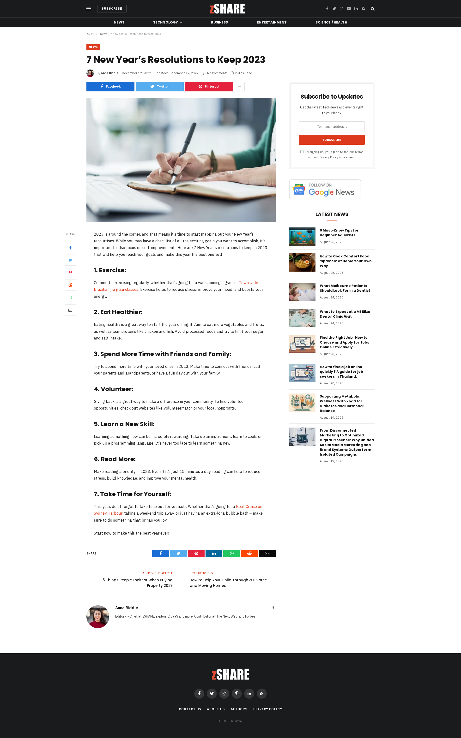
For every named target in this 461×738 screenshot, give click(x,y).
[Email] (70, 309)
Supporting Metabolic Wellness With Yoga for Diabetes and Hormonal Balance (342, 403)
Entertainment (272, 22)
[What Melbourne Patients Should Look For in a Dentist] (302, 292)
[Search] (372, 8)
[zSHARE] (227, 8)
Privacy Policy (329, 157)
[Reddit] (70, 284)
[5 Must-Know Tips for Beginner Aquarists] (302, 236)
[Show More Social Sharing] (239, 86)
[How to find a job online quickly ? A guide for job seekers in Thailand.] (302, 373)
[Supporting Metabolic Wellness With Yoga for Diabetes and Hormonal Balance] (302, 402)
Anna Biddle (109, 73)
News (119, 22)
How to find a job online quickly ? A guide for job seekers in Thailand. (341, 371)
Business (219, 22)
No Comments (217, 73)
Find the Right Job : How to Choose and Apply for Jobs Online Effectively (344, 342)
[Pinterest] (70, 272)
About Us (215, 709)
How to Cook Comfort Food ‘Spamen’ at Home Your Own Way (346, 261)
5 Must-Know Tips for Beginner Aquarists (339, 233)
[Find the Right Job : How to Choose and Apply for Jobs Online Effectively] (302, 344)
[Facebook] (70, 247)
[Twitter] (70, 259)
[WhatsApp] (70, 297)
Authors (239, 709)
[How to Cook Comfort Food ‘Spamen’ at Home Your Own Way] (302, 262)
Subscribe (112, 8)
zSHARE (91, 34)
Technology (165, 22)
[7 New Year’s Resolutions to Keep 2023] (181, 220)
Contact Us (190, 709)
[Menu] (88, 8)
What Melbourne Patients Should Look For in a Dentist (345, 288)
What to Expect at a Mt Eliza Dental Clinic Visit (345, 314)
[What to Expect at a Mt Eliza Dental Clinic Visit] (302, 318)
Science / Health (331, 22)
